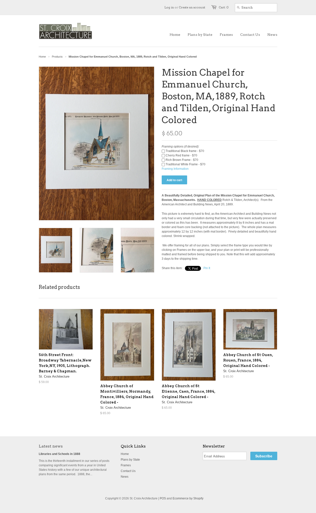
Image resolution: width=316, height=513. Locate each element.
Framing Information (175, 169)
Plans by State (130, 459)
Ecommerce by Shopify (188, 498)
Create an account (192, 7)
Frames (126, 465)
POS (163, 498)
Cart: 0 (224, 7)
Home (125, 454)
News (124, 476)
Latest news (51, 446)
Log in (169, 7)
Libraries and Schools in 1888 (59, 454)
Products (57, 56)
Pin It (206, 268)
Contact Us (128, 471)
